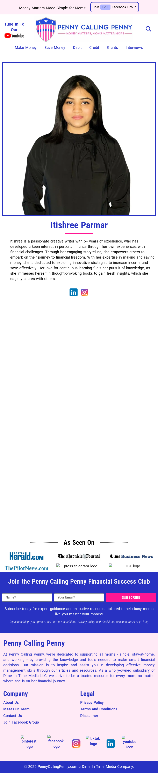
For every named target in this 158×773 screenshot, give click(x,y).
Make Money (26, 47)
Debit (77, 47)
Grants (112, 47)
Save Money (54, 47)
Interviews (134, 47)
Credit (94, 47)
